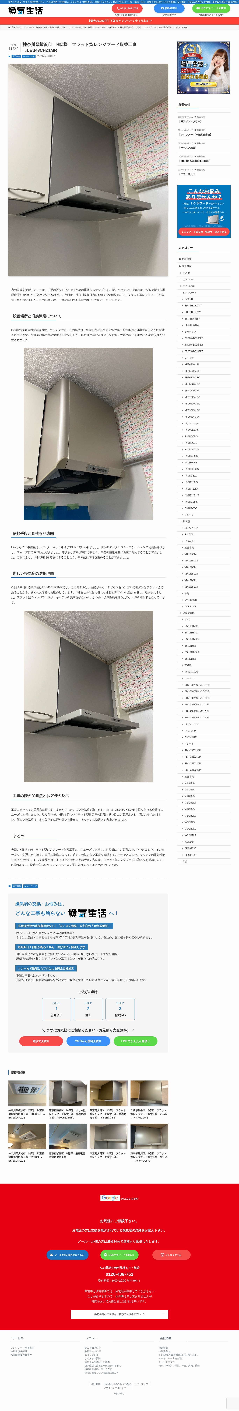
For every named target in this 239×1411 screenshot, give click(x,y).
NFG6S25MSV (192, 377)
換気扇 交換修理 (19, 1351)
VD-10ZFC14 (191, 561)
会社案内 (95, 1384)
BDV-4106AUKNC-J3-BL (197, 717)
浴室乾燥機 (188, 613)
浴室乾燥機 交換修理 (21, 1355)
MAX (187, 619)
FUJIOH (189, 299)
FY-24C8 (189, 541)
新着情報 (187, 258)
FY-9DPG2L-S (192, 495)
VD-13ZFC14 (191, 574)
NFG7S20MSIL (192, 390)
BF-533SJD (190, 855)
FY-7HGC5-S (191, 456)
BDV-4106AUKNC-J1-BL (197, 704)
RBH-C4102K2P (193, 763)
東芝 (187, 593)
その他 (186, 273)
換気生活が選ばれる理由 (97, 1362)
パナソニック (191, 423)
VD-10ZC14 (190, 554)
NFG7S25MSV (192, 397)
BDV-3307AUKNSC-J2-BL (198, 691)
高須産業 (189, 842)
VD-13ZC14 (190, 567)
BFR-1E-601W (192, 325)
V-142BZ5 (190, 796)
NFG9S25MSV (192, 410)
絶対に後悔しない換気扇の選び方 (102, 1372)
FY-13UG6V (191, 731)
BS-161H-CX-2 (192, 652)
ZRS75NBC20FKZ (194, 351)
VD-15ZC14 (190, 580)
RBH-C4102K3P (193, 770)
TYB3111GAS (192, 672)
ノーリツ (189, 358)
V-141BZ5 (190, 790)
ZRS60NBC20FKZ (194, 338)
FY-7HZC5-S (191, 462)
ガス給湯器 (188, 286)
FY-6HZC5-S (191, 443)
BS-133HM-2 (191, 633)
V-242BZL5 (190, 829)
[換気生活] (25, 10)
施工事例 (16, 56)
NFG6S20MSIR (192, 371)
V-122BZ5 (190, 783)
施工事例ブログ (93, 1347)
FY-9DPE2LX (191, 489)
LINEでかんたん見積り (135, 1041)
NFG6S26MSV (192, 384)
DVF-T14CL (190, 606)
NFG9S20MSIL (192, 404)
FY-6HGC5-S (191, 436)
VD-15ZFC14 (191, 587)
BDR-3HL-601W (193, 306)
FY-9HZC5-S (191, 508)
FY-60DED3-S (192, 430)
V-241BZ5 (190, 822)
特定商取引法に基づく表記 (98, 1369)
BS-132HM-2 (191, 626)
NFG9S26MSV (192, 417)
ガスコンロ (188, 279)
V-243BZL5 (190, 835)
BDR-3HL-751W (193, 312)
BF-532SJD (190, 848)
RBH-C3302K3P (193, 750)
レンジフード (29, 56)
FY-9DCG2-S (191, 482)
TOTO (188, 665)
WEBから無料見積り (88, 1041)
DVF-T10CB (191, 600)
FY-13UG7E (191, 737)
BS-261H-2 (190, 659)
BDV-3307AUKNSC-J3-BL (198, 698)
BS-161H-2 (190, 646)
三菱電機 (189, 547)
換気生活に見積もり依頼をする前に (103, 1365)
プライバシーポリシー (115, 1387)
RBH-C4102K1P (193, 757)
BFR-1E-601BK (192, 319)
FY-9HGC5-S (191, 502)
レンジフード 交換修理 (22, 1347)
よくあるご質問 (93, 1358)
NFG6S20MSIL (192, 364)
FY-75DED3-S (192, 449)
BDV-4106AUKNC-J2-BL (197, 711)
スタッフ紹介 (91, 1355)
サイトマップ (141, 1384)
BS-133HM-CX (192, 639)
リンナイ (189, 515)
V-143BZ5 (190, 809)
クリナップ (190, 332)
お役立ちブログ (93, 1351)
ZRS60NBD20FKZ (194, 345)
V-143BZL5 (190, 816)
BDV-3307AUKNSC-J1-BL (198, 685)
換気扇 (186, 521)
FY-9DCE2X (191, 476)
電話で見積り (41, 1041)
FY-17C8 (189, 534)
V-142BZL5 (190, 803)
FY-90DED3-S (192, 469)
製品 (185, 861)
